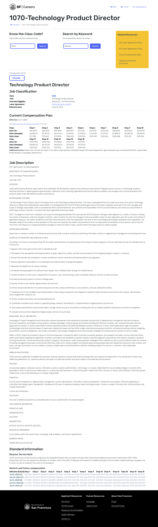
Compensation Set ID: (17, 73)
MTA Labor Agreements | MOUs (130, 49)
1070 (54, 96)
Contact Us (65, 519)
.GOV (113, 7)
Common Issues (67, 506)
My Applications (140, 7)
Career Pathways (68, 514)
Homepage (90, 501)
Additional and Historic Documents (127, 62)
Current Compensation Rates (130, 55)
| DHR (125, 7)
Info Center (65, 501)
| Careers (14, 25)
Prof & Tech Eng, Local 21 (61, 104)
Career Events (91, 506)
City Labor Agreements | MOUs (130, 43)
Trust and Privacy (118, 506)
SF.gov (114, 501)
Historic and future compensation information (25, 124)
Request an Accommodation (72, 510)
